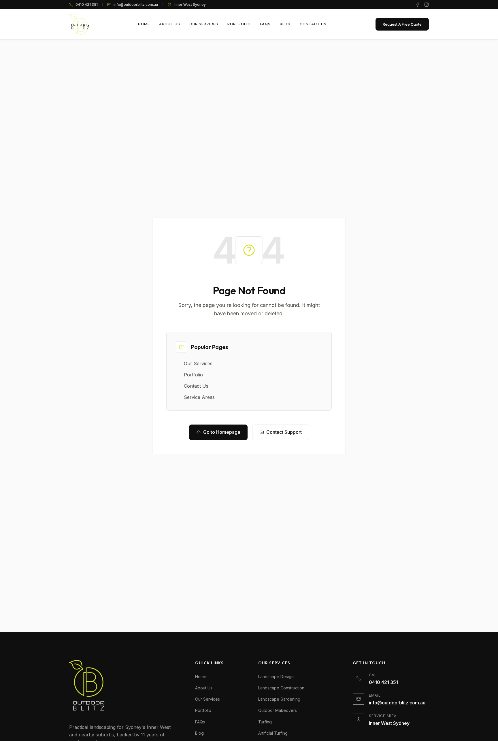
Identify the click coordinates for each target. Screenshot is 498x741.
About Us (203, 687)
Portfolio (203, 710)
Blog (199, 733)
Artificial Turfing (273, 733)
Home (200, 676)
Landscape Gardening (279, 699)
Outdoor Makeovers (277, 710)
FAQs (200, 721)
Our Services (207, 699)
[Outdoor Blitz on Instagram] (426, 4)
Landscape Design (276, 676)
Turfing (265, 721)
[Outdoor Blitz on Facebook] (417, 4)
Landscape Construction (281, 687)
